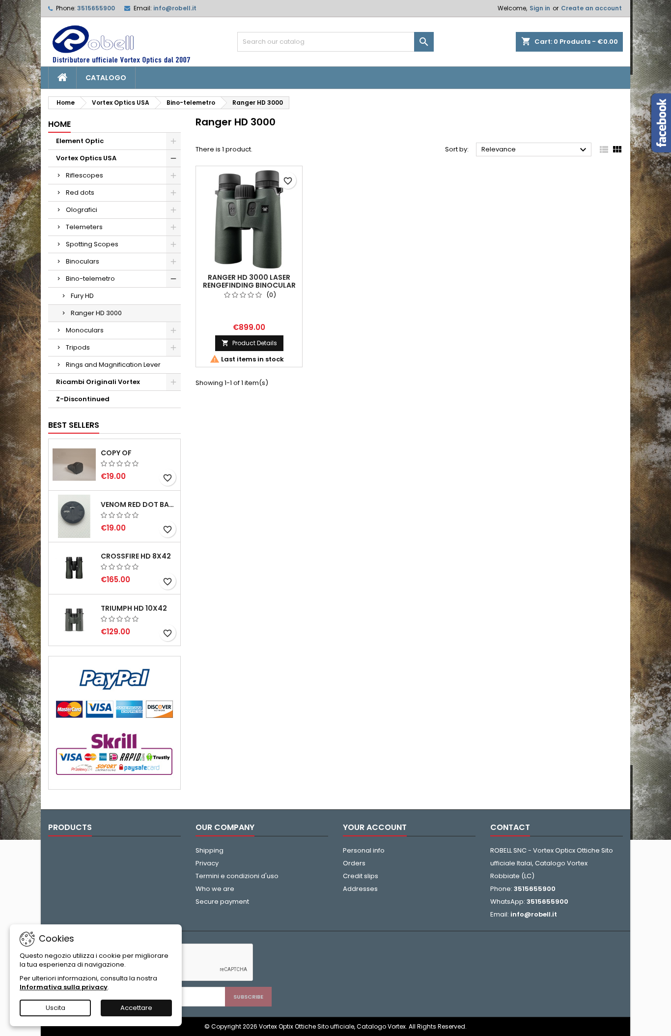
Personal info (364, 850)
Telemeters (84, 227)
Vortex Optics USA (86, 158)
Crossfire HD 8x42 (136, 556)
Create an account (591, 8)
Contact (510, 827)
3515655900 (96, 8)
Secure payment (222, 901)
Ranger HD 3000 (96, 313)
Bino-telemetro (90, 278)
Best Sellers (73, 425)
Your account (375, 827)
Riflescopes (84, 175)
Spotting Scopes (92, 244)
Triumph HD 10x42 (134, 608)
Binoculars (82, 261)
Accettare (136, 1007)
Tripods (78, 347)
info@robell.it (174, 8)
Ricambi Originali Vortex (98, 381)
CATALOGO (105, 78)
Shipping (210, 850)
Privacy (207, 863)
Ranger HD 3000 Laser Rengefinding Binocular (249, 281)
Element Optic (80, 141)
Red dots (80, 192)
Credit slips (360, 876)
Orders (354, 863)
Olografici (81, 209)
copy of (116, 453)
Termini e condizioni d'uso (237, 876)
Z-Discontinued (83, 399)
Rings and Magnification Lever (113, 364)
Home (59, 124)
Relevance (535, 150)
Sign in (540, 8)
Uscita (55, 1007)
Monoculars (85, 330)
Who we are (215, 888)
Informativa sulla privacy (64, 987)
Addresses (360, 888)
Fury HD (82, 295)
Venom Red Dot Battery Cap (138, 504)
